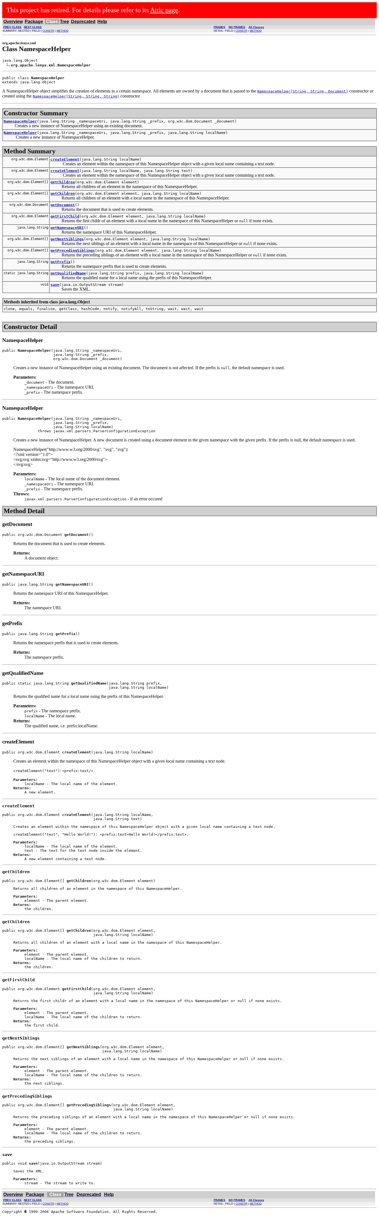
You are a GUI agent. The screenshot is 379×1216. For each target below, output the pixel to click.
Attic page (164, 10)
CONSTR (48, 30)
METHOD (63, 30)
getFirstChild (64, 216)
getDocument (62, 205)
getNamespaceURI (67, 228)
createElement (64, 159)
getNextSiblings (67, 239)
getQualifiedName (68, 273)
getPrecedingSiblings (72, 250)
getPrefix (60, 262)
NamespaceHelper (20, 121)
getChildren (62, 182)
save (54, 285)
